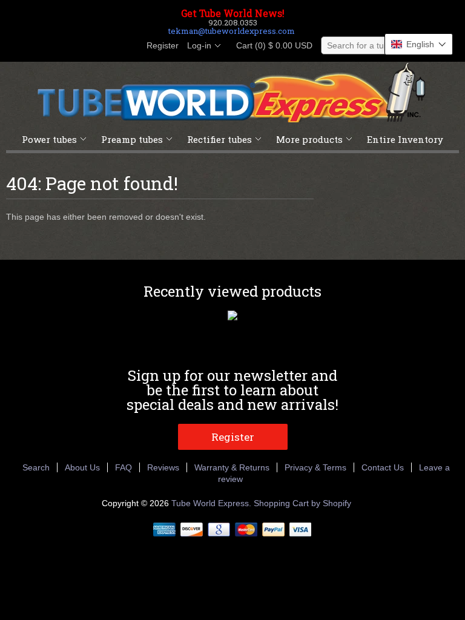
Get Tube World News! (233, 13)
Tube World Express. (212, 503)
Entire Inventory (405, 139)
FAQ (123, 467)
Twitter (87, 46)
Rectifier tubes (219, 139)
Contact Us (382, 467)
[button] (418, 44)
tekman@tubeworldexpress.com (231, 30)
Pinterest (107, 46)
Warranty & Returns (231, 467)
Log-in (199, 45)
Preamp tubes (132, 139)
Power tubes (49, 139)
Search (36, 467)
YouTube (128, 46)
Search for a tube (360, 45)
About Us (82, 467)
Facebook (66, 46)
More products (309, 139)
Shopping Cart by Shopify (302, 503)
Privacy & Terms (315, 467)
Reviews (163, 467)
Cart (270, 45)
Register (163, 45)
